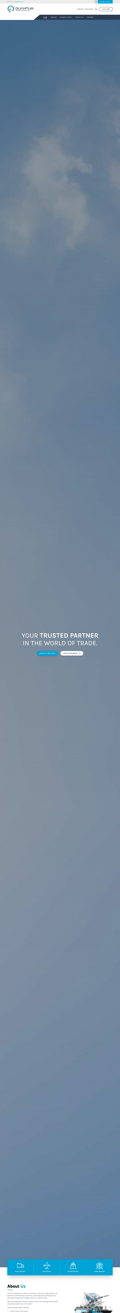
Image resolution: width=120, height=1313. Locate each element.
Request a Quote (105, 1)
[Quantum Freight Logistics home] (20, 9)
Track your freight (70, 653)
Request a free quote (48, 653)
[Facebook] (96, 2)
